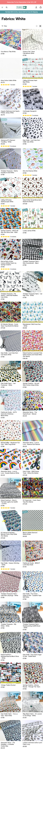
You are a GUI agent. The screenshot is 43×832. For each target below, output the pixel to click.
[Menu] (2, 7)
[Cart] (40, 7)
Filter (5, 26)
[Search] (6, 7)
